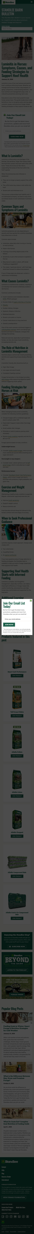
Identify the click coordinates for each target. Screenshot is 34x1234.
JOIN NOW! (9, 625)
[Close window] (31, 601)
